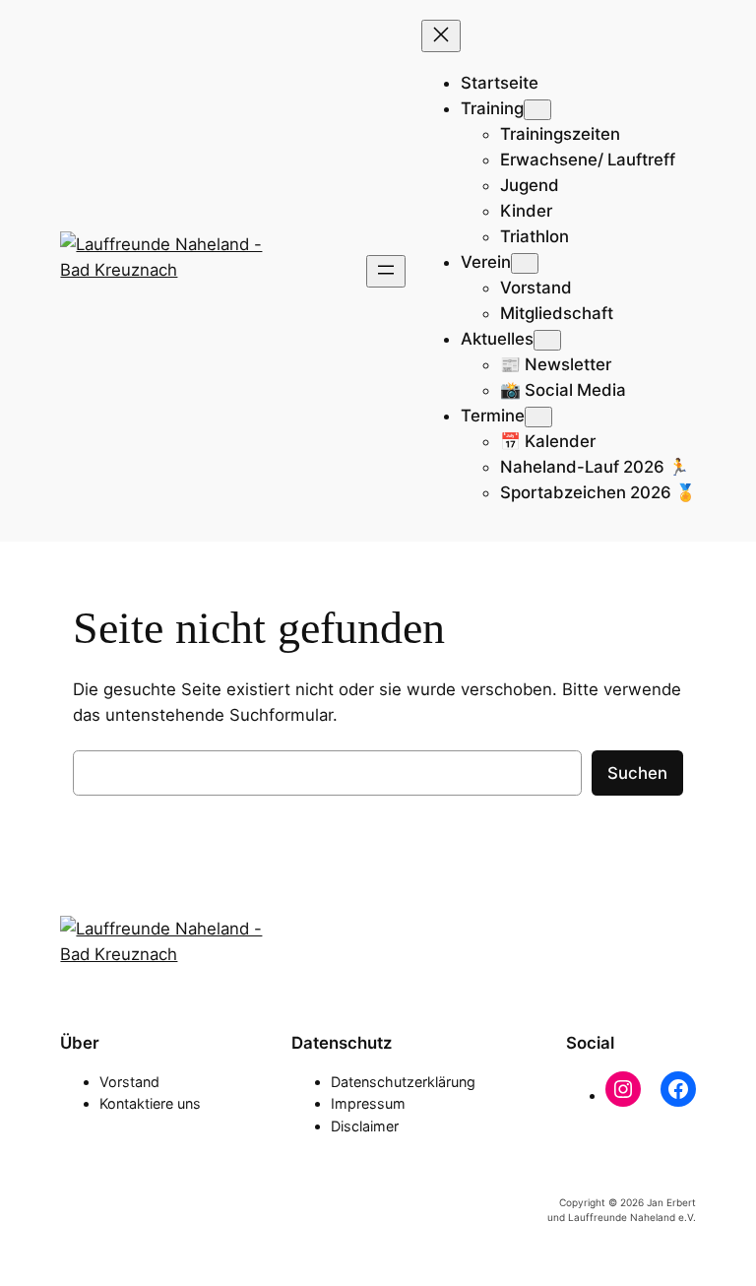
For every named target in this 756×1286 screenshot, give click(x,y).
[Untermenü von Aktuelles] (547, 340)
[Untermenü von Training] (537, 109)
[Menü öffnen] (386, 271)
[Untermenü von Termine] (538, 417)
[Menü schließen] (441, 36)
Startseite (499, 83)
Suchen (637, 773)
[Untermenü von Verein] (524, 263)
